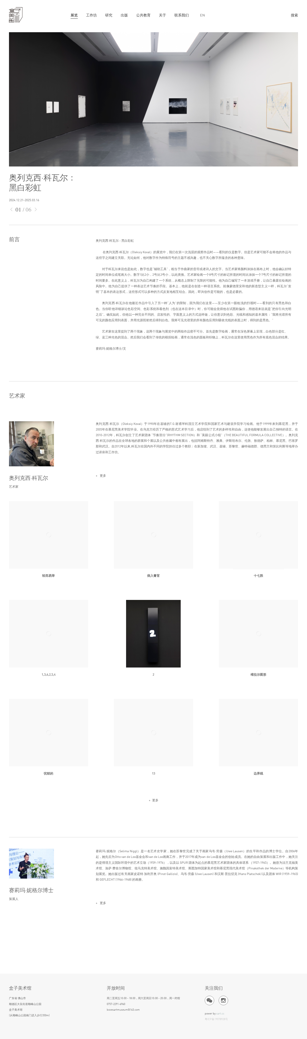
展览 (74, 15)
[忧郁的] (48, 732)
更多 (102, 475)
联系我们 (181, 15)
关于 (162, 15)
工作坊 (91, 15)
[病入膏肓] (153, 535)
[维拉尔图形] (258, 634)
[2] (153, 634)
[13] (153, 732)
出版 (124, 15)
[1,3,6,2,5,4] (48, 634)
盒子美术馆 (15, 15)
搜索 (294, 15)
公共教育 (143, 15)
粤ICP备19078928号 (216, 1019)
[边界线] (258, 732)
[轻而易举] (48, 535)
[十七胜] (258, 535)
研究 (108, 15)
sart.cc (220, 1013)
